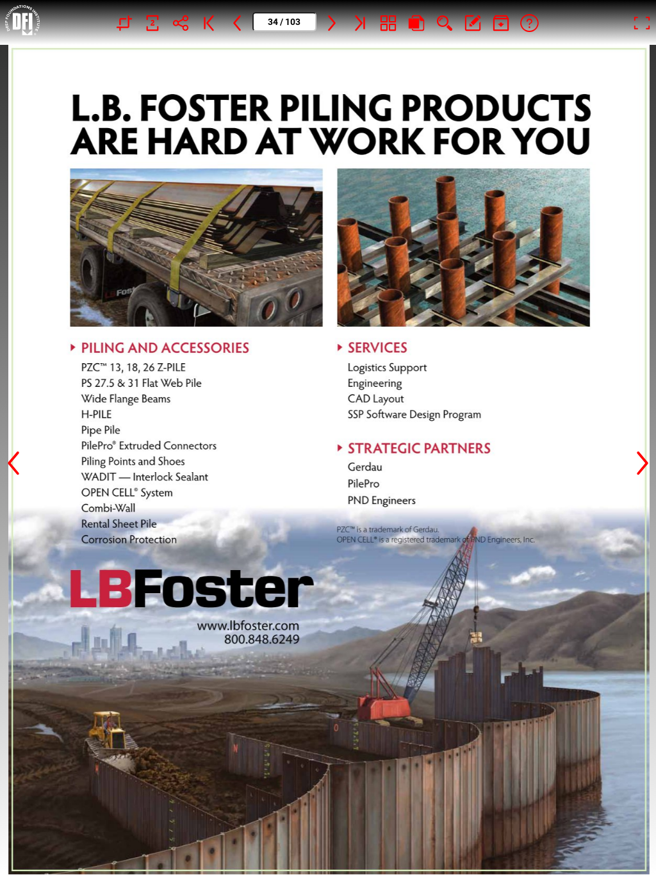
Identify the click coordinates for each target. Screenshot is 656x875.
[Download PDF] (416, 22)
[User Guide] (529, 22)
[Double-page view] (152, 22)
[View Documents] (501, 22)
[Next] (332, 22)
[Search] (444, 22)
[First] (209, 22)
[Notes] (473, 22)
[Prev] (237, 22)
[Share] (180, 22)
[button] (13, 460)
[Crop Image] (124, 22)
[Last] (360, 22)
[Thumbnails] (388, 22)
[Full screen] (642, 22)
